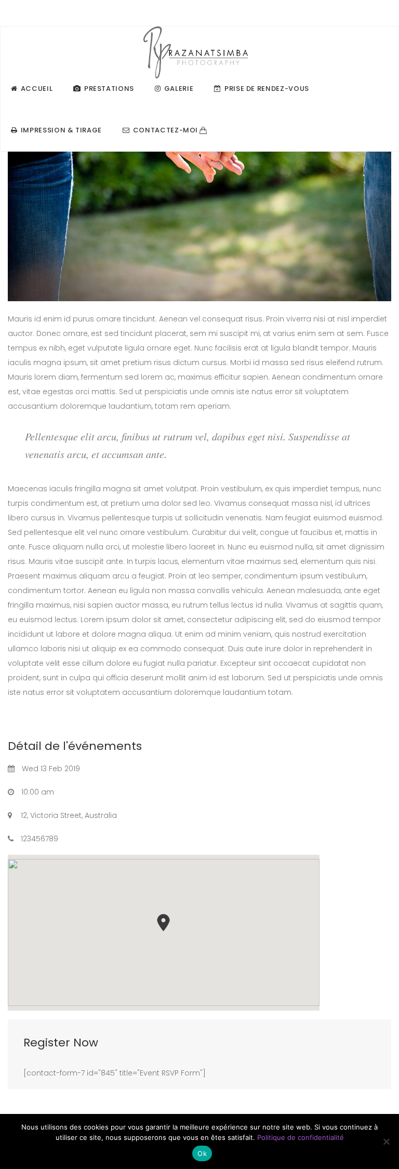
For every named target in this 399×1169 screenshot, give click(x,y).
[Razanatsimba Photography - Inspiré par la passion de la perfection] (196, 47)
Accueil (37, 88)
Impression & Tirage (61, 130)
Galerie (179, 88)
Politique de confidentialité (300, 1137)
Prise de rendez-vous (266, 88)
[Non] (386, 1141)
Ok (202, 1153)
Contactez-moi (165, 130)
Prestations (109, 88)
